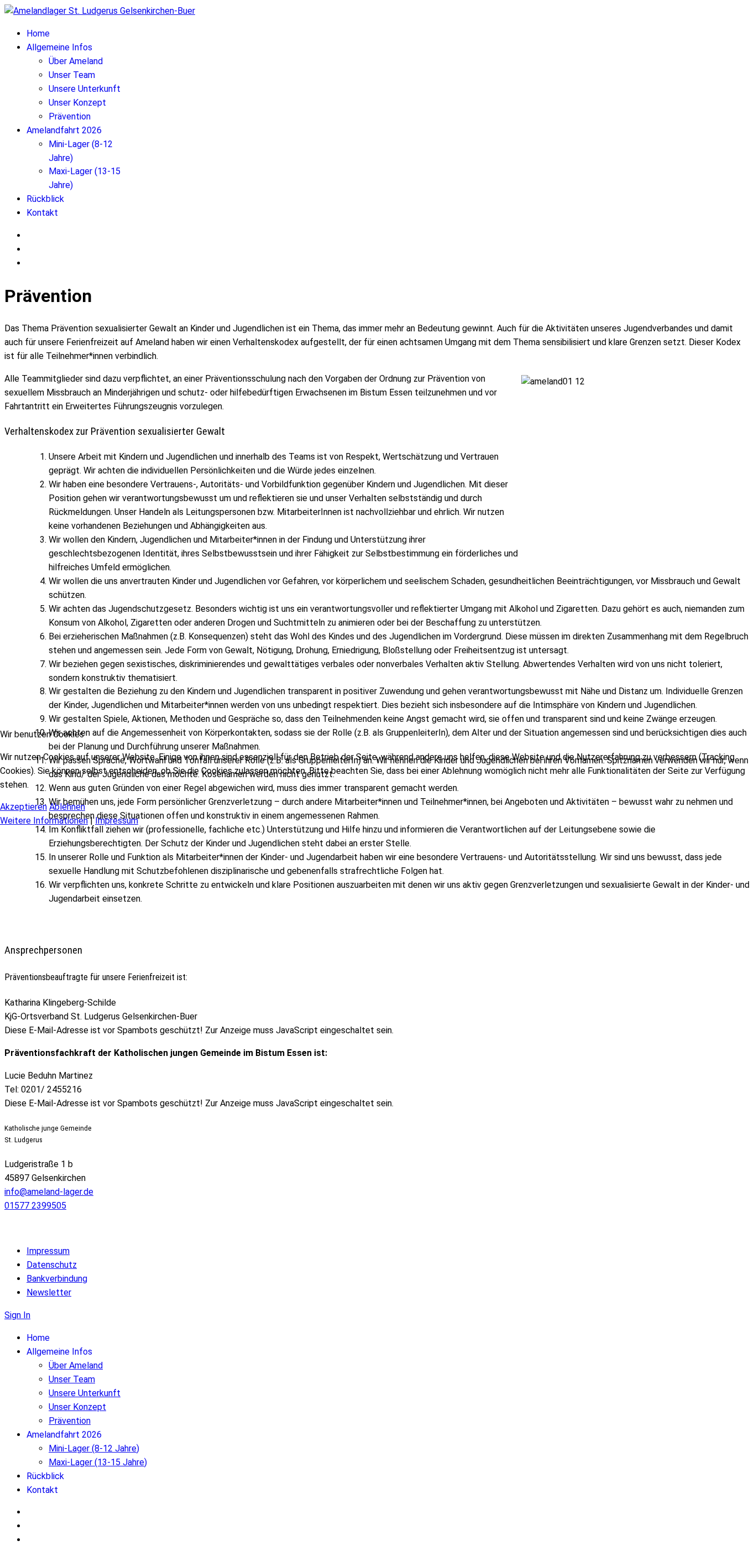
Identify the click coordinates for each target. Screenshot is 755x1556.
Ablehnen (67, 807)
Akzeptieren (23, 807)
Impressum (116, 820)
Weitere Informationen (44, 820)
